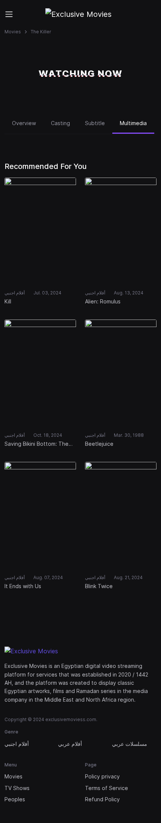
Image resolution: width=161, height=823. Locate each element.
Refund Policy (102, 799)
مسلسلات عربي (129, 744)
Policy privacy (102, 776)
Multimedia (133, 123)
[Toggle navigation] (8, 14)
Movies (12, 31)
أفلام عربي (70, 744)
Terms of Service (106, 788)
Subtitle (95, 123)
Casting (60, 123)
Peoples (14, 799)
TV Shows (17, 788)
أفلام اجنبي (16, 744)
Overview (24, 123)
